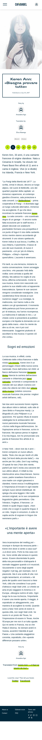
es (29, 147)
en (34, 147)
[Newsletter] (29, 717)
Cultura (24, 139)
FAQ (16, 713)
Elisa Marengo (21, 132)
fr (13, 147)
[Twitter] (31, 715)
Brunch (17, 139)
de (18, 147)
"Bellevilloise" (24, 200)
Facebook (25, 681)
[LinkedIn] (31, 717)
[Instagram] (34, 715)
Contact (4, 713)
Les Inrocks (13, 363)
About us (5, 709)
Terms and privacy (31, 711)
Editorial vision (20, 709)
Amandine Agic (21, 115)
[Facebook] (28, 715)
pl (23, 147)
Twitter (15, 681)
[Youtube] (37, 715)
